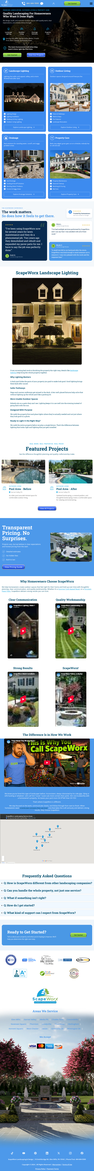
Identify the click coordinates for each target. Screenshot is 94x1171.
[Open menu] (91, 4)
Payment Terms (53, 1169)
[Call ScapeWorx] (23, 3)
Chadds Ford (57, 1019)
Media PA (44, 1019)
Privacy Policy (40, 1169)
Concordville (72, 1019)
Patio (9, 591)
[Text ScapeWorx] (41, 3)
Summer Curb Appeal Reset (69, 589)
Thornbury (59, 1024)
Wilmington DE (74, 1028)
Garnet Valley (30, 1019)
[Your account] (54, 4)
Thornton (34, 1024)
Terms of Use (67, 1164)
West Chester (33, 1028)
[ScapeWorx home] (6, 3)
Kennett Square (16, 1028)
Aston (45, 1028)
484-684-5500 (81, 1159)
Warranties (56, 1164)
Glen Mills (15, 1019)
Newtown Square (18, 1024)
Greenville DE (57, 1028)
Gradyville (46, 1024)
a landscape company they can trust (34, 808)
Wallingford (73, 1024)
